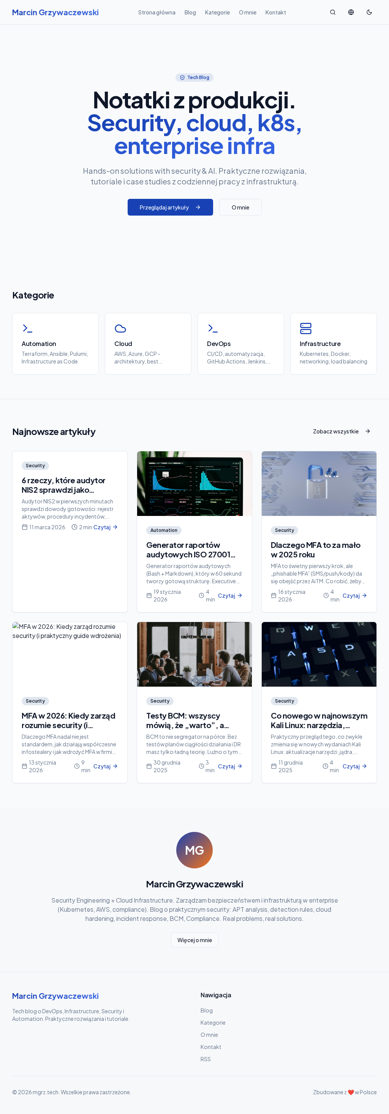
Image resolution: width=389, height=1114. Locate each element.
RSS (206, 1058)
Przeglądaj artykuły (164, 207)
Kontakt (276, 12)
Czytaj (102, 527)
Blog (190, 12)
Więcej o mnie (194, 939)
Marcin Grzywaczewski (55, 995)
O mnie (247, 12)
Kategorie (217, 12)
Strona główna (157, 12)
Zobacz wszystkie (336, 431)
